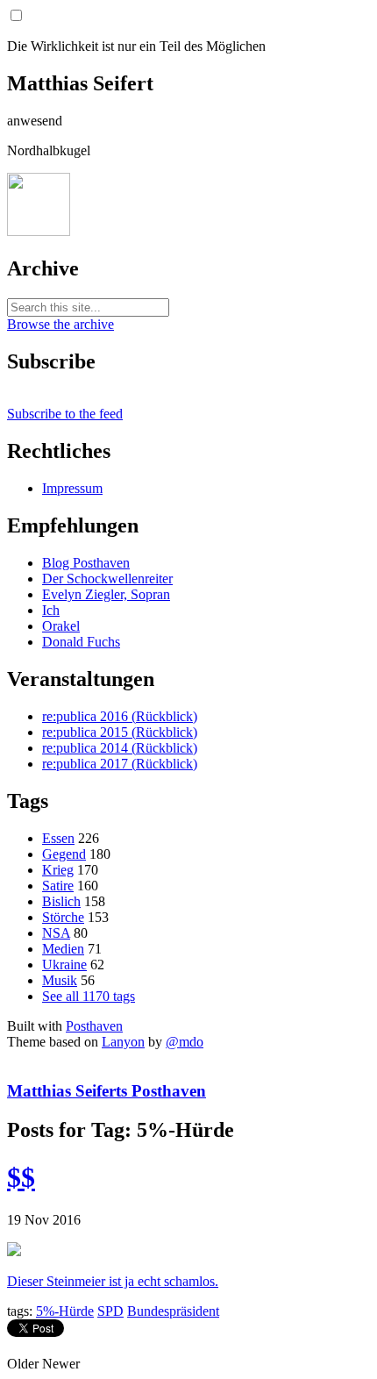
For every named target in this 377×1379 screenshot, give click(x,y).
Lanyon (123, 1041)
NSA (56, 932)
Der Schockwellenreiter (107, 578)
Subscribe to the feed (65, 413)
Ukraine (64, 964)
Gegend (64, 854)
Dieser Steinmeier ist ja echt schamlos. (112, 1281)
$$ (21, 1177)
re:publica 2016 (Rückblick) (119, 716)
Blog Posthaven (86, 562)
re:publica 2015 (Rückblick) (119, 732)
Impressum (72, 488)
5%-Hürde (65, 1311)
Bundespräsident (173, 1311)
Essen (58, 838)
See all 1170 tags (88, 996)
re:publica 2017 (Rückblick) (119, 763)
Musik (59, 980)
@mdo (184, 1041)
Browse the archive (60, 324)
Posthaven (94, 1025)
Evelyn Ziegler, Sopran (106, 594)
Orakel (61, 625)
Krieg (58, 869)
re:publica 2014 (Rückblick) (119, 747)
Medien (63, 948)
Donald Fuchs (81, 641)
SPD (110, 1311)
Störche (63, 917)
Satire (58, 885)
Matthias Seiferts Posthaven (106, 1091)
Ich (51, 610)
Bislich (61, 901)
